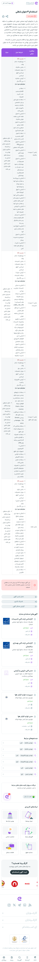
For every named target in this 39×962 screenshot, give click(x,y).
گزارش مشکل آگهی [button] (18, 606)
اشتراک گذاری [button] (18, 601)
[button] (3, 16)
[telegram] (19, 905)
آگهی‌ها (19, 960)
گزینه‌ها (27, 960)
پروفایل (4, 960)
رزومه (11, 960)
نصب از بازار (28, 797)
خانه (35, 960)
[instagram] (9, 905)
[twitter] (14, 905)
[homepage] (19, 899)
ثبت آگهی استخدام (19, 872)
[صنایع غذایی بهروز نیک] (8, 883)
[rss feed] (30, 905)
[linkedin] (24, 905)
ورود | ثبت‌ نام (7, 3)
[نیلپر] (21, 883)
